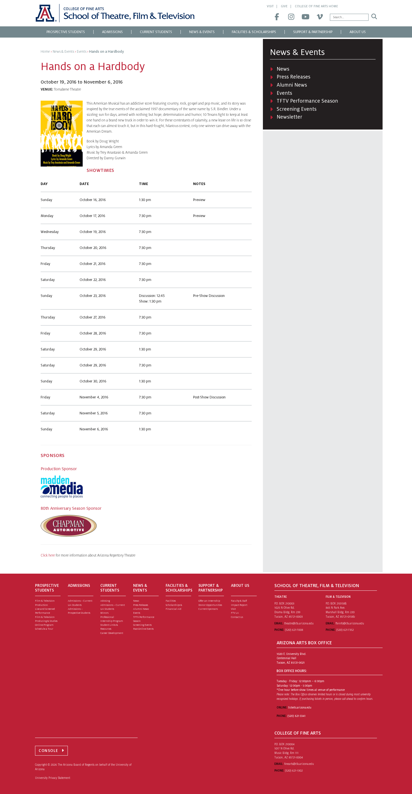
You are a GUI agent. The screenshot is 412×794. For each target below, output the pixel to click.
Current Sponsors (208, 609)
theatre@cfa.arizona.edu (299, 623)
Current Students (156, 32)
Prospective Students (66, 32)
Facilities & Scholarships (254, 32)
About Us (357, 32)
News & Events (202, 32)
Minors (104, 612)
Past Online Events (143, 628)
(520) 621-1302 (294, 770)
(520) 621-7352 (345, 629)
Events (284, 93)
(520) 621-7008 (294, 629)
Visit (270, 6)
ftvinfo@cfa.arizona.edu (349, 623)
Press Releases (293, 77)
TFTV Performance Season (307, 101)
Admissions (112, 32)
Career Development (111, 633)
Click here (48, 555)
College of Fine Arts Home (316, 6)
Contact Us (237, 617)
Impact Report (239, 605)
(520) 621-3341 (296, 715)
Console (48, 751)
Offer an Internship (209, 600)
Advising (105, 600)
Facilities (171, 600)
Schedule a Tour (44, 628)
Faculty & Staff (239, 600)
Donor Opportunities (210, 605)
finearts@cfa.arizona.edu (299, 763)
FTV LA (235, 612)
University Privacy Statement (52, 777)
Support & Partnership (312, 32)
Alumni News (292, 85)
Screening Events (296, 109)
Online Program (44, 625)
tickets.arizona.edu (299, 707)
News (283, 69)
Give (284, 6)
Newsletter (289, 117)
